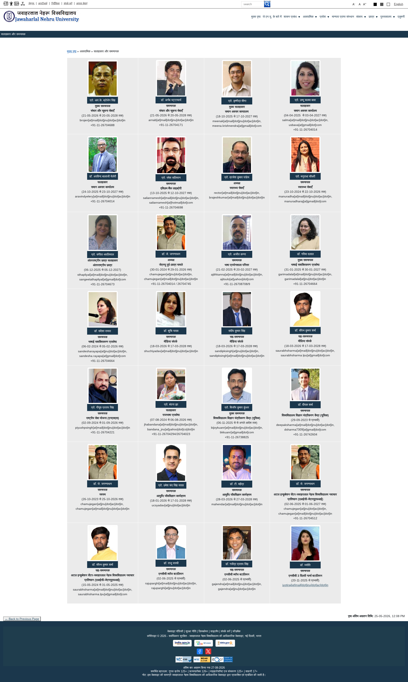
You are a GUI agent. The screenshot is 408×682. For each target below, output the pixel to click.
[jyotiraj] (305, 543)
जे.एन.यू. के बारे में (272, 16)
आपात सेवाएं (81, 3)
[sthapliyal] (102, 232)
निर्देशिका (55, 3)
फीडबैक (237, 631)
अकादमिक (310, 17)
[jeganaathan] (171, 232)
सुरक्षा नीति (191, 631)
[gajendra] (237, 542)
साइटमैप (214, 631)
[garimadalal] (305, 232)
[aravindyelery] (102, 154)
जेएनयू (31, 3)
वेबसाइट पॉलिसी (175, 631)
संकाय (361, 17)
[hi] (42, 16)
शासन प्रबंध (292, 17)
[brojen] (102, 78)
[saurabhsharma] (305, 309)
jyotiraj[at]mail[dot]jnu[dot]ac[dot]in (305, 585)
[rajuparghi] (171, 542)
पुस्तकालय (387, 17)
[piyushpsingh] (102, 386)
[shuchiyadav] (171, 309)
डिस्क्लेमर (203, 631)
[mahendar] (237, 462)
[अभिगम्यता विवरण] (11, 3)
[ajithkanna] (237, 232)
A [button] (364, 4)
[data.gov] (225, 643)
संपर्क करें (68, 3)
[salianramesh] (171, 155)
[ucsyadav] (171, 463)
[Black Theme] (375, 4)
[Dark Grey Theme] (381, 4)
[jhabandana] (171, 384)
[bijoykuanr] (237, 386)
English (398, 4)
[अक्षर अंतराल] (23, 3)
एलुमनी (401, 16)
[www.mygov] (203, 643)
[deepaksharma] (305, 384)
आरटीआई (42, 3)
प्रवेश (325, 17)
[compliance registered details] (222, 659)
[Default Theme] (388, 4)
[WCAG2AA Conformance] (201, 659)
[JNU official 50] (208, 651)
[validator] (184, 659)
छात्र (373, 17)
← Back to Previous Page (22, 619)
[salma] (305, 78)
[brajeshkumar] (237, 155)
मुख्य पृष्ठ (256, 16)
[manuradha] (305, 154)
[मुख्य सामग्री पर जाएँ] (5, 3)
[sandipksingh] (237, 309)
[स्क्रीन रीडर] (16, 3)
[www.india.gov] (182, 643)
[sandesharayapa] (102, 309)
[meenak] (237, 78)
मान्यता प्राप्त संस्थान (343, 16)
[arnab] (171, 78)
